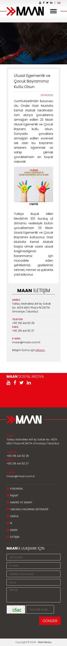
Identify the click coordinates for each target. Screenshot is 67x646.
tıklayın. (40, 350)
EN (58, 3)
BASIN (13, 530)
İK (11, 523)
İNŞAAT (14, 495)
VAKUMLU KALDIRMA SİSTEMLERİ (29, 509)
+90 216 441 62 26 (23, 323)
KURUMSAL (16, 488)
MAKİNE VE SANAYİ (21, 502)
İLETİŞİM (14, 537)
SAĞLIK (14, 516)
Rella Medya (45, 642)
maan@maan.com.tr (26, 342)
